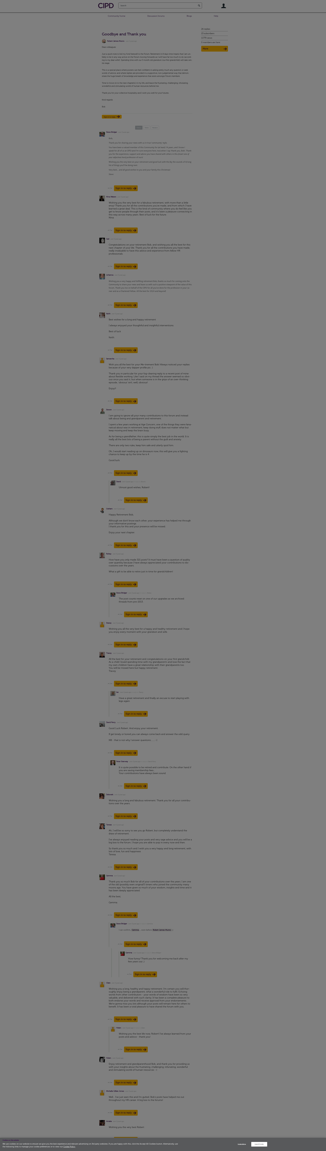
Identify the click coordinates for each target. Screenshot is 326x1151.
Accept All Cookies (259, 1144)
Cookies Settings (242, 1144)
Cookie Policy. (69, 1147)
